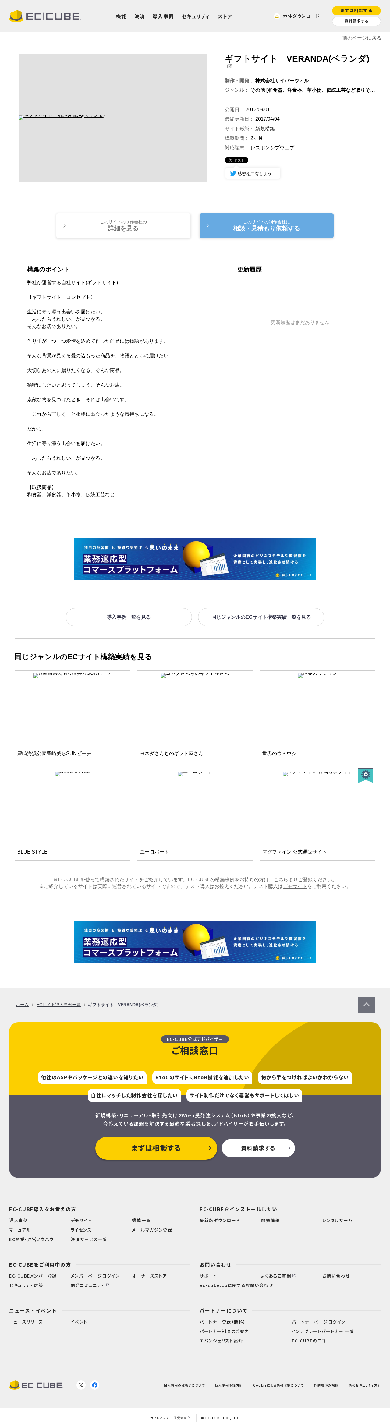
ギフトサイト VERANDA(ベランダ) (297, 58)
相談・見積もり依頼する (266, 225)
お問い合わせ (216, 1264)
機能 (121, 16)
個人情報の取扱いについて (184, 1385)
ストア (225, 16)
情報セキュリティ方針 (365, 1385)
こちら (281, 879)
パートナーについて (224, 1310)
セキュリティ (196, 16)
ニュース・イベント (33, 1310)
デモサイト (295, 886)
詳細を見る (123, 225)
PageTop (366, 999)
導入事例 (163, 16)
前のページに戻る (361, 38)
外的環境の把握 (326, 1385)
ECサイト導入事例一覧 (59, 1004)
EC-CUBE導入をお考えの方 (42, 1209)
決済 (139, 16)
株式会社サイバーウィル (282, 80)
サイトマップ (159, 1418)
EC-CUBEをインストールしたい (239, 1209)
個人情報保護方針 (229, 1385)
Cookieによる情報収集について (278, 1385)
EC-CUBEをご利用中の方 (40, 1264)
